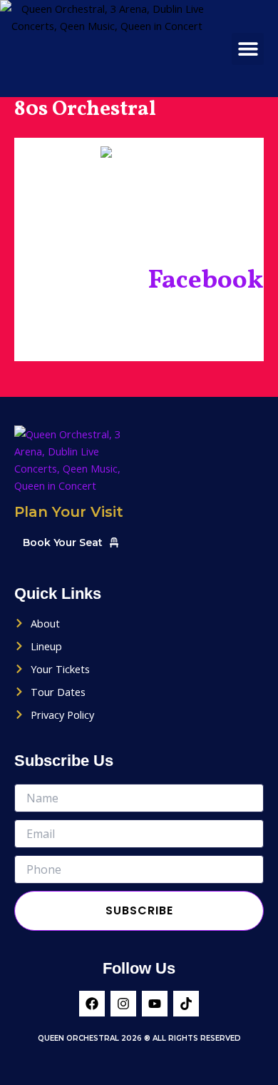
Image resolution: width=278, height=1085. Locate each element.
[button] (248, 49)
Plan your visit (68, 511)
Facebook (206, 281)
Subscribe (139, 910)
